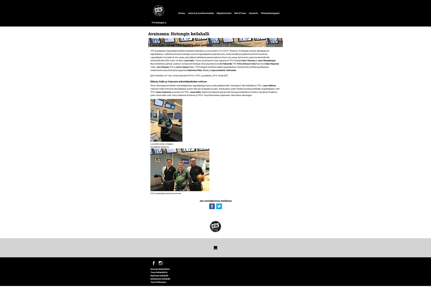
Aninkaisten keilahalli (160, 279)
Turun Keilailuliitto (159, 272)
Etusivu (181, 13)
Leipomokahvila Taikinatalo (223, 70)
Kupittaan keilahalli (159, 275)
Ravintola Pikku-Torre (198, 70)
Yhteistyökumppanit (270, 13)
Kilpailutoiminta (224, 13)
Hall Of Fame (240, 13)
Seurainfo (253, 13)
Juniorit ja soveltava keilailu (201, 13)
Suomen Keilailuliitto (160, 269)
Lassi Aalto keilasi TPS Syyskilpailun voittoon (181, 45)
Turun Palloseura (158, 282)
